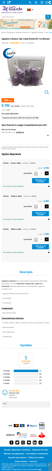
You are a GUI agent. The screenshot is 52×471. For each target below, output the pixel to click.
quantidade (28, 173)
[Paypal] (32, 426)
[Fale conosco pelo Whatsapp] (36, 2)
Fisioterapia (11, 32)
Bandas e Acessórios (23, 32)
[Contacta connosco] (42, 2)
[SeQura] (10, 435)
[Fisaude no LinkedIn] (35, 442)
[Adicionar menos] (36, 173)
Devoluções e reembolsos (37, 454)
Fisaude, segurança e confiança (17, 450)
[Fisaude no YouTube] (29, 442)
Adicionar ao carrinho (40, 180)
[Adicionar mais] (47, 173)
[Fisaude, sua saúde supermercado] (12, 9)
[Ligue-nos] (30, 2)
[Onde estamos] (4, 2)
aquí (39, 469)
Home (3, 32)
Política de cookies (36, 458)
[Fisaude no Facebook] (11, 442)
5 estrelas (6, 371)
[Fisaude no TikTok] (40, 442)
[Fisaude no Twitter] (17, 442)
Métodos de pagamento (14, 454)
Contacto (33, 461)
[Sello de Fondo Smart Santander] (38, 435)
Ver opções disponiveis (10, 113)
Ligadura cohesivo (37, 32)
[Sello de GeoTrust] (22, 435)
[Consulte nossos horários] (9, 2)
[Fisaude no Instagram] (23, 442)
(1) (40, 371)
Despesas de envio (40, 450)
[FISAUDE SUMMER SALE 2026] (26, 24)
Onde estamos (21, 461)
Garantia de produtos (17, 458)
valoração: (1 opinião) (18, 43)
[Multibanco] (42, 425)
